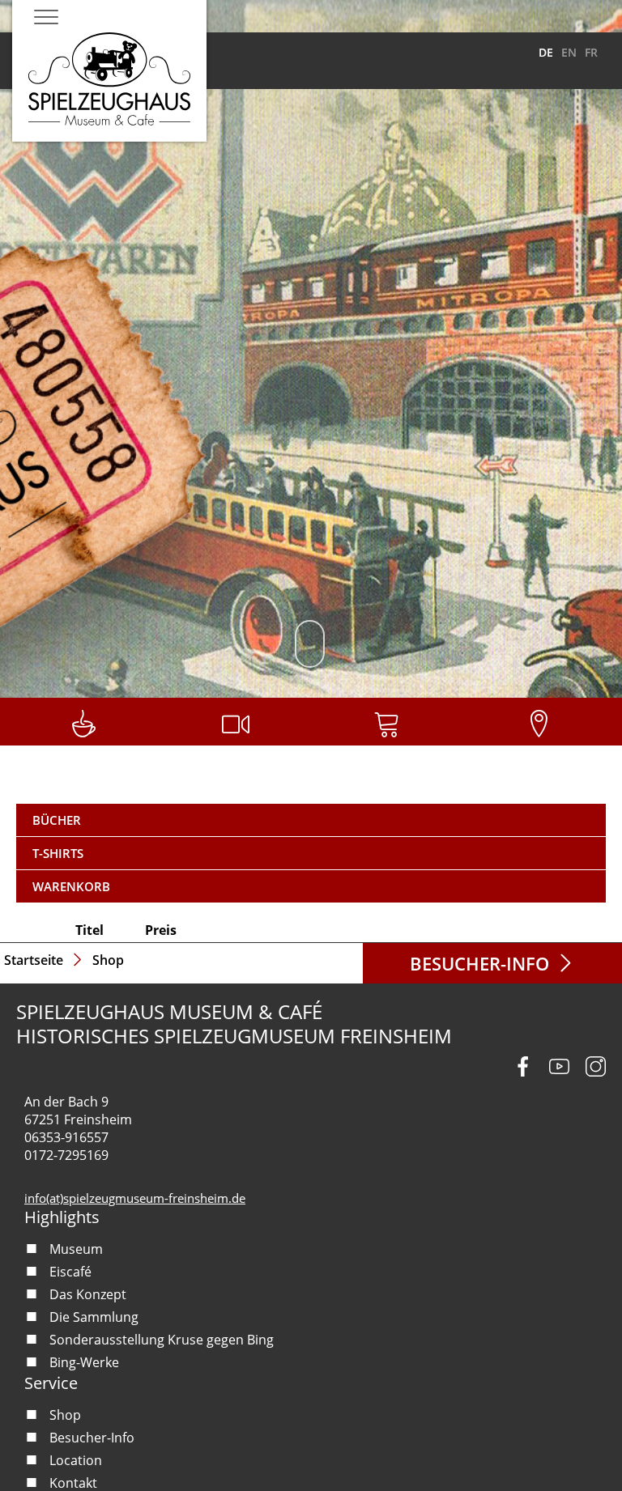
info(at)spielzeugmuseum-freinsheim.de (134, 1198)
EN (569, 52)
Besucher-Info (479, 963)
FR (591, 52)
